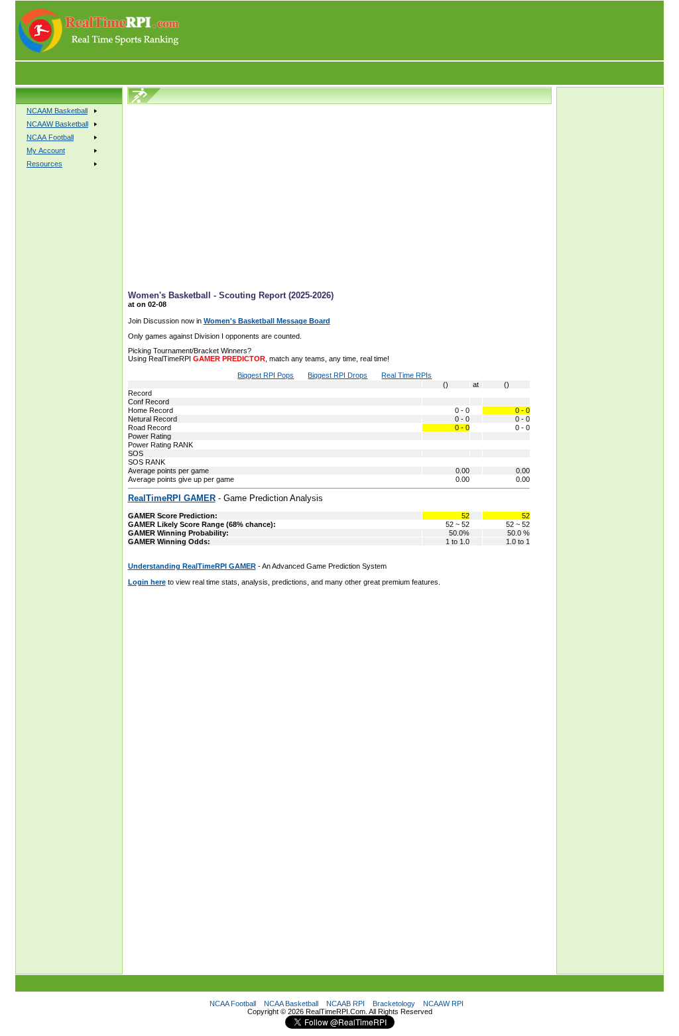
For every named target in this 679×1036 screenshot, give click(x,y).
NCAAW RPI (443, 1003)
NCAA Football (233, 1003)
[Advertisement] (422, 30)
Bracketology (394, 1003)
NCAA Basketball (291, 1003)
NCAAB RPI (345, 1003)
